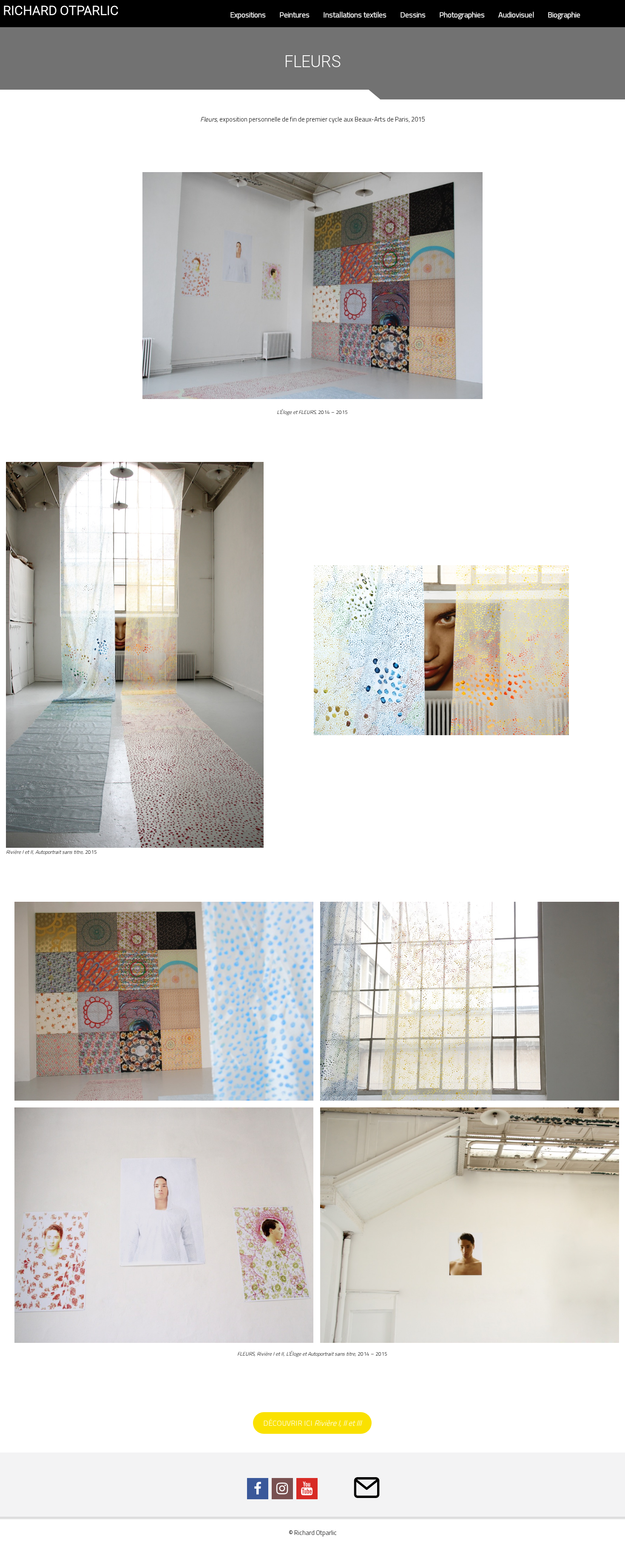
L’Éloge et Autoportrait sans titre (320, 1354)
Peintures (294, 14)
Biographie (564, 14)
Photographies (462, 14)
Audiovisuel (516, 14)
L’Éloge (284, 412)
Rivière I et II (19, 852)
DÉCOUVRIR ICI (312, 1423)
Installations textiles (354, 14)
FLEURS (306, 412)
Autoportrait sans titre (58, 852)
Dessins (413, 14)
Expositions (248, 14)
